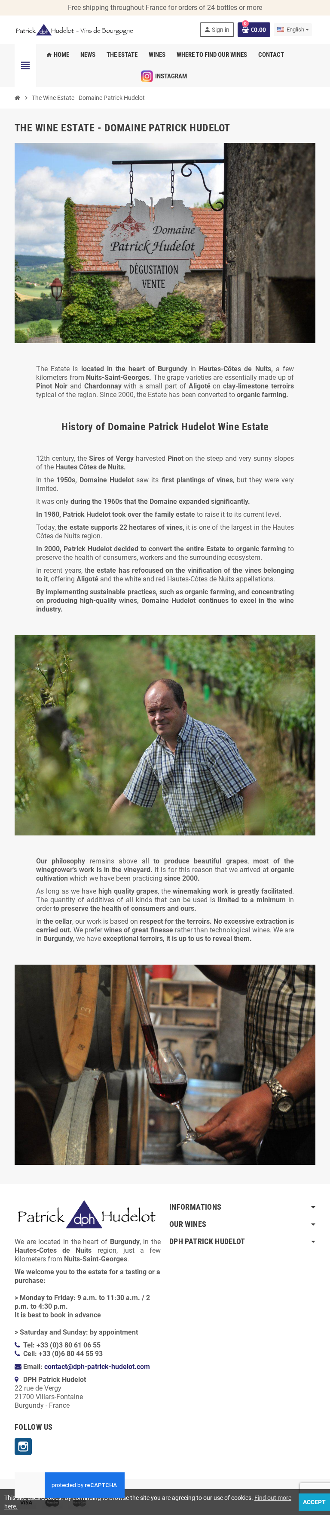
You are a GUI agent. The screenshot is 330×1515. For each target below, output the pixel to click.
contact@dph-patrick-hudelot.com (97, 1367)
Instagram (23, 1446)
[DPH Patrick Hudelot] (75, 29)
